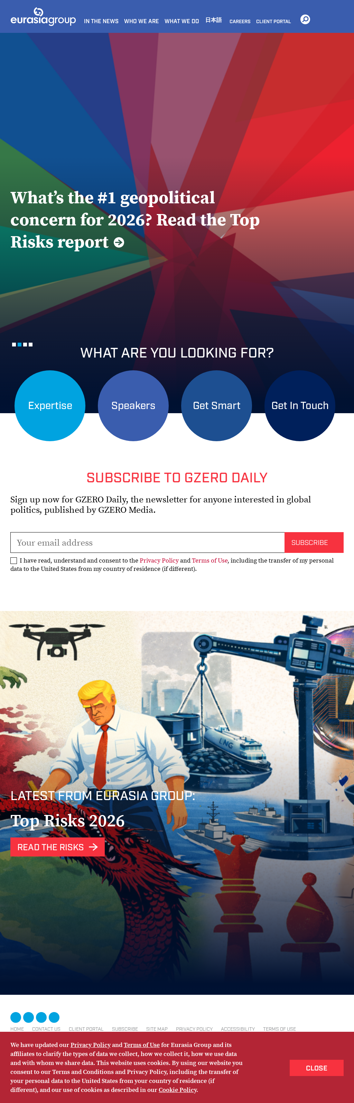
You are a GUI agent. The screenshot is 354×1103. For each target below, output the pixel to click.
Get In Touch (300, 406)
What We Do (182, 21)
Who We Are (141, 21)
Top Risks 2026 (67, 820)
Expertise (50, 406)
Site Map (157, 1029)
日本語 (213, 20)
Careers (240, 22)
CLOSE (316, 1068)
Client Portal (273, 22)
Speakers (133, 406)
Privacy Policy (159, 560)
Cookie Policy (177, 1089)
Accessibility (238, 1029)
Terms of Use (209, 560)
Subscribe (125, 1029)
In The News (101, 21)
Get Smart (217, 406)
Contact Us (46, 1029)
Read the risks (50, 847)
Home (17, 1029)
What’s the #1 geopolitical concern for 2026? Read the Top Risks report (135, 219)
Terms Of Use (279, 1029)
